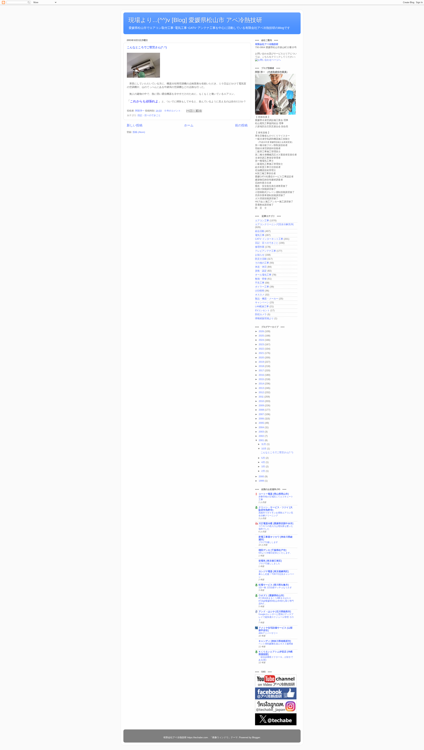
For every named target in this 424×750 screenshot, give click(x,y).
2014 (262, 383)
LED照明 (259, 290)
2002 (262, 436)
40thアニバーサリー (268, 633)
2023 (262, 344)
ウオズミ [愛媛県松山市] (271, 595)
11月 (264, 444)
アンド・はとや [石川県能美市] (275, 611)
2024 (262, 340)
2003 (262, 431)
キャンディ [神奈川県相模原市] (275, 641)
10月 (264, 448)
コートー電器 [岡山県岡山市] (274, 494)
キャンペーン (262, 302)
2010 (262, 401)
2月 (263, 471)
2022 (262, 349)
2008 (262, 410)
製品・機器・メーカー (266, 298)
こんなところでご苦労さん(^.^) (147, 47)
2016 (262, 375)
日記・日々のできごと (149, 115)
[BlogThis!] (191, 110)
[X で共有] (194, 110)
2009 (262, 405)
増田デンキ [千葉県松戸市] (272, 550)
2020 (262, 357)
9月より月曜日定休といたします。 (275, 553)
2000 (262, 476)
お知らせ (259, 255)
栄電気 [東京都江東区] (270, 561)
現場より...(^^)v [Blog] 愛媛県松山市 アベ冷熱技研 (195, 20)
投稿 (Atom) (139, 132)
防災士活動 (261, 259)
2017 (262, 370)
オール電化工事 (263, 275)
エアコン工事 (262, 220)
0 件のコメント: (173, 110)
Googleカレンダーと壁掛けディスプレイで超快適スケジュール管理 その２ (276, 617)
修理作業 (259, 247)
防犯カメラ (261, 314)
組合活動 (259, 231)
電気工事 (259, 235)
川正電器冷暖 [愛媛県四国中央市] (276, 523)
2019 (262, 362)
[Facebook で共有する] (197, 110)
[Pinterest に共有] (200, 110)
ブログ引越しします (268, 542)
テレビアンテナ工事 (265, 251)
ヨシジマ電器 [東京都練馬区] (274, 571)
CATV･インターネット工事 (269, 239)
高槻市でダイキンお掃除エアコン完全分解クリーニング (276, 514)
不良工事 (259, 283)
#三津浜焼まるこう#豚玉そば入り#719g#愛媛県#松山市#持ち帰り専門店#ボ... (276, 601)
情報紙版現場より (264, 318)
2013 (262, 388)
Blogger (256, 737)
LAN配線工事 (262, 306)
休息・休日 (261, 267)
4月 (263, 462)
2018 (262, 366)
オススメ (259, 294)
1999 (262, 481)
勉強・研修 (261, 279)
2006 (262, 418)
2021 (262, 353)
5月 (263, 458)
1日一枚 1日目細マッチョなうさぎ (275, 587)
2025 (262, 335)
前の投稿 (241, 125)
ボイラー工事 (262, 287)
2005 (262, 423)
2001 (262, 440)
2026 (262, 331)
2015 (262, 379)
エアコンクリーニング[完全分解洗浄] (274, 224)
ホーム (188, 125)
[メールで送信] (187, 110)
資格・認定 (261, 271)
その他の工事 (262, 263)
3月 (263, 466)
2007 (262, 414)
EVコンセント (262, 310)
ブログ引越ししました (269, 563)
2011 (261, 396)
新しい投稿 (134, 125)
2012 (262, 392)
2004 (262, 427)
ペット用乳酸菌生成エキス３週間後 (276, 644)
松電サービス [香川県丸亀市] (274, 585)
